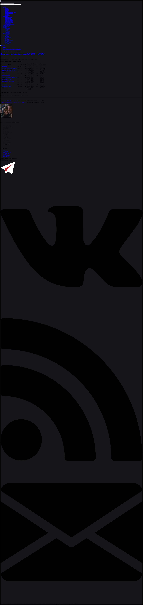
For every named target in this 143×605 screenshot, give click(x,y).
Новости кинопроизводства (10, 12)
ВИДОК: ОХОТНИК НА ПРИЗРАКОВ (9, 70)
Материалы (7, 34)
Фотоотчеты (7, 31)
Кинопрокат (7, 28)
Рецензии (7, 14)
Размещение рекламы (9, 40)
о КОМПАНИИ (6, 156)
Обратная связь (8, 42)
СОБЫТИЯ (5, 27)
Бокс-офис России (8, 17)
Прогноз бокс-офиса (9, 22)
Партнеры (7, 41)
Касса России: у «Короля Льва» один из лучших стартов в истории (13, 100)
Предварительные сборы (9, 24)
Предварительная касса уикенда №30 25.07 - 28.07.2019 (22, 54)
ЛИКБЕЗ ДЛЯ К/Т (6, 33)
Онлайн (6, 30)
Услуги (6, 38)
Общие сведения (8, 37)
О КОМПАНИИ (6, 36)
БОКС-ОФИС (5, 16)
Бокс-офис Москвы (8, 19)
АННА (3, 72)
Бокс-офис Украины (9, 20)
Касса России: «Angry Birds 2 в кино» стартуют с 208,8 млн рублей (13, 102)
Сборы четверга (8, 23)
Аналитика (7, 10)
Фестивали (7, 29)
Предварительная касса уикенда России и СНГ (12, 49)
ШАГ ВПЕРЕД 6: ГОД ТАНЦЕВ (8, 81)
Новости (4, 7)
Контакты (7, 39)
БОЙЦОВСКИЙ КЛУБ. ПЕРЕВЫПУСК (9, 77)
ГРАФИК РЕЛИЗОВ (7, 25)
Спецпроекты (7, 32)
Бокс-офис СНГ (8, 18)
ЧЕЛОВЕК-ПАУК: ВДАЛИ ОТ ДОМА (9, 68)
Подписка (7, 43)
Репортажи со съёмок (9, 13)
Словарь (6, 35)
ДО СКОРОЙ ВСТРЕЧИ (6, 79)
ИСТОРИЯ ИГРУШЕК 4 (6, 86)
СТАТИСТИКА (6, 26)
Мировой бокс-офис (9, 21)
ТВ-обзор (6, 11)
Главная (4, 47)
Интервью (7, 9)
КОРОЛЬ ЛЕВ (4, 66)
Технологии (7, 15)
